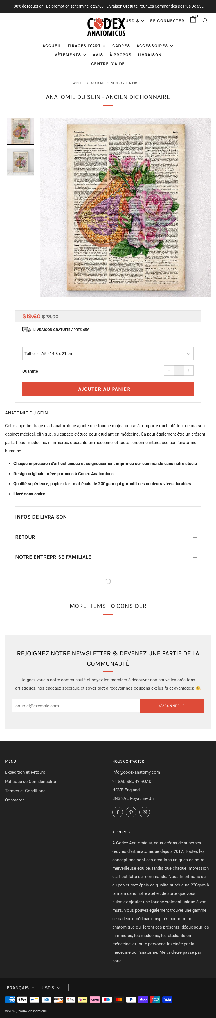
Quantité (30, 371)
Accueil (51, 45)
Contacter (14, 800)
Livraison (150, 54)
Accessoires (152, 45)
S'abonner (169, 706)
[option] (125, 207)
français (18, 987)
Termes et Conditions (25, 790)
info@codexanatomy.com (136, 772)
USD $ (132, 20)
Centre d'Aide (108, 63)
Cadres (121, 45)
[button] (20, 131)
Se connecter (167, 20)
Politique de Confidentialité (30, 781)
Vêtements (68, 54)
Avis (98, 54)
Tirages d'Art (84, 45)
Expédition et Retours (25, 772)
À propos (120, 54)
